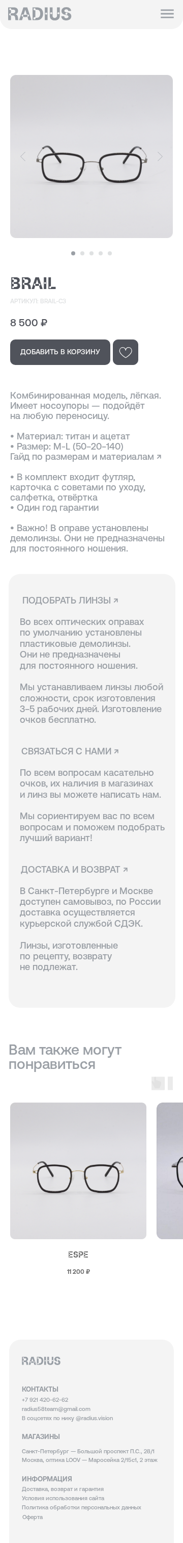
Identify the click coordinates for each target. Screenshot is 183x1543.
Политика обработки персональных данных (81, 1507)
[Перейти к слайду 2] (82, 253)
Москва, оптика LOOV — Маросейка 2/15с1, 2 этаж (90, 1460)
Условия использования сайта (63, 1498)
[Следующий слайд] (160, 157)
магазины (41, 1436)
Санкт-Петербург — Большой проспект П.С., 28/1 (88, 1451)
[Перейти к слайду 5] (110, 253)
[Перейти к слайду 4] (101, 253)
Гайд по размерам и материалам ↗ (86, 456)
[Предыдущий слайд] (22, 157)
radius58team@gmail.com (56, 1409)
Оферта (32, 1517)
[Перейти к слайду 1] (73, 253)
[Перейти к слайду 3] (91, 253)
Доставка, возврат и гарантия (63, 1489)
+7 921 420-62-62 (45, 1400)
